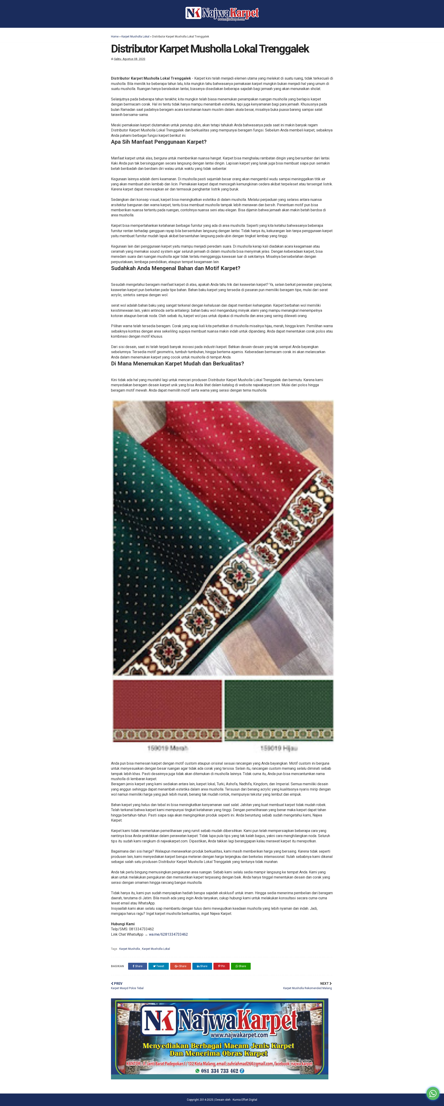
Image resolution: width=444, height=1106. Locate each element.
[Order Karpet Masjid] (219, 1078)
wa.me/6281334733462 (168, 934)
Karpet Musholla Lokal (135, 36)
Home (115, 36)
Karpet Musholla (130, 948)
